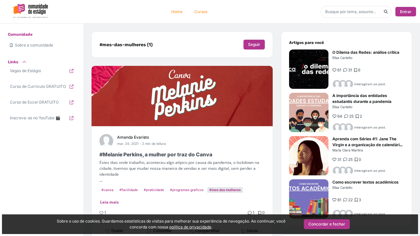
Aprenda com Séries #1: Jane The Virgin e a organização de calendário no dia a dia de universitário (367, 144)
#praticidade (154, 190)
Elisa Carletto (342, 58)
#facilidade (128, 190)
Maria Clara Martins (347, 150)
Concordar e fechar (326, 224)
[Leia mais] (308, 69)
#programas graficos (186, 190)
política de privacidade (190, 227)
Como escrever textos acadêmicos (365, 182)
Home (176, 11)
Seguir (254, 44)
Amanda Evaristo (133, 137)
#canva (107, 190)
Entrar (405, 11)
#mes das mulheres (225, 190)
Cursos (200, 11)
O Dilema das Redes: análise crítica (365, 52)
